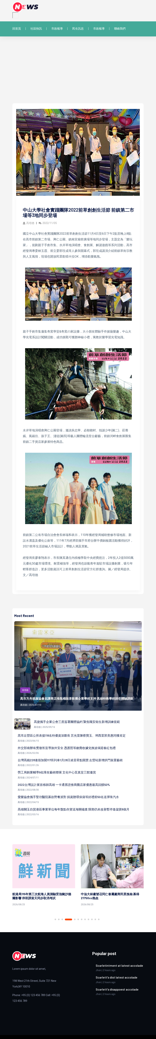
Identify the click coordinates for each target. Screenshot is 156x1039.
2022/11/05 (49, 223)
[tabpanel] (43, 875)
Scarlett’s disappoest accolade (117, 989)
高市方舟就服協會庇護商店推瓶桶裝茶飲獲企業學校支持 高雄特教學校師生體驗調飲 (76, 698)
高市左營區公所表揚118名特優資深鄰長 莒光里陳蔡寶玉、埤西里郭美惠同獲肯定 (72, 735)
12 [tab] (98, 919)
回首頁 (16, 28)
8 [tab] (85, 919)
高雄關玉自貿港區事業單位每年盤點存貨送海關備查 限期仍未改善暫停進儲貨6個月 (73, 809)
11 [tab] (95, 919)
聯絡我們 (120, 28)
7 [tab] (81, 919)
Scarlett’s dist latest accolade (116, 977)
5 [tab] (75, 919)
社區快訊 (36, 28)
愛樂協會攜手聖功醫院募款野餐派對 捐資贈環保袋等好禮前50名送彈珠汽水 (68, 797)
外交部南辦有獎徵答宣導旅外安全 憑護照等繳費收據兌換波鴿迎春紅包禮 (67, 748)
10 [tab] (92, 919)
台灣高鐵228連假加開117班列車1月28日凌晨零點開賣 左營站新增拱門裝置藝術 (70, 760)
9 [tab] (88, 919)
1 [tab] (55, 919)
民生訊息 (78, 28)
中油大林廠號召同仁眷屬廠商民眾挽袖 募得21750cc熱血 (41, 896)
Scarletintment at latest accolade (119, 965)
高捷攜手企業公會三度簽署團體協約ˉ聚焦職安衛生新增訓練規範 (77, 721)
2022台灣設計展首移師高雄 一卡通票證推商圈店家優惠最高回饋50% (64, 784)
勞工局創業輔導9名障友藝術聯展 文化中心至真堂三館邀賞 (57, 772)
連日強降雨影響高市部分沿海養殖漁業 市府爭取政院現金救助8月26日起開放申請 (110, 896)
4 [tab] (68, 919)
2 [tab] (59, 919)
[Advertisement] (78, 74)
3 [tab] (62, 919)
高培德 (30, 223)
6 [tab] (78, 919)
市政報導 (57, 28)
